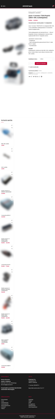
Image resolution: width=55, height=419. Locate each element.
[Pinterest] (36, 77)
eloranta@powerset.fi (7, 384)
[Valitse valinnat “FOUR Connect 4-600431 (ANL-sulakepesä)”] (12, 220)
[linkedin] (38, 77)
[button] (12, 172)
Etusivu (30, 11)
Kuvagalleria (32, 404)
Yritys (2, 401)
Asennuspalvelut (33, 407)
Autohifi (34, 11)
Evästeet (3, 407)
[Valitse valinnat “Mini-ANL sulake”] (12, 125)
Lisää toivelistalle (12, 128)
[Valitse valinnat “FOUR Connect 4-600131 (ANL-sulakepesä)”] (12, 295)
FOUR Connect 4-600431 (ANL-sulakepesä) (5, 240)
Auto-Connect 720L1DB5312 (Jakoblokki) (4, 341)
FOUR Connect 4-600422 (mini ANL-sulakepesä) (5, 289)
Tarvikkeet (39, 11)
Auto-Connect (36, 72)
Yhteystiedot (4, 399)
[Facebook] (32, 77)
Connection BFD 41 (5, 215)
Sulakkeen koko (33, 59)
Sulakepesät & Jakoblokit (35, 12)
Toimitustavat (4, 402)
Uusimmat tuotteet (33, 74)
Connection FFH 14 (5, 264)
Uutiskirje (31, 399)
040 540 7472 (4, 383)
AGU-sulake (4, 167)
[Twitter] (34, 77)
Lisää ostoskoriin (41, 63)
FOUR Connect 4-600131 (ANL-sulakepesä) (5, 315)
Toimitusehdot (5, 404)
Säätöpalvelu (32, 405)
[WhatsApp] (40, 77)
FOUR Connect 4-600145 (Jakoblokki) (6, 191)
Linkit (30, 402)
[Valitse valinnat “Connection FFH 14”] (12, 246)
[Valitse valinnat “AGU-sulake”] (12, 149)
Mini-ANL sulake (5, 143)
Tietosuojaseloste (5, 405)
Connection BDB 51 (5, 365)
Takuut (3, 408)
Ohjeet (30, 401)
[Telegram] (42, 77)
